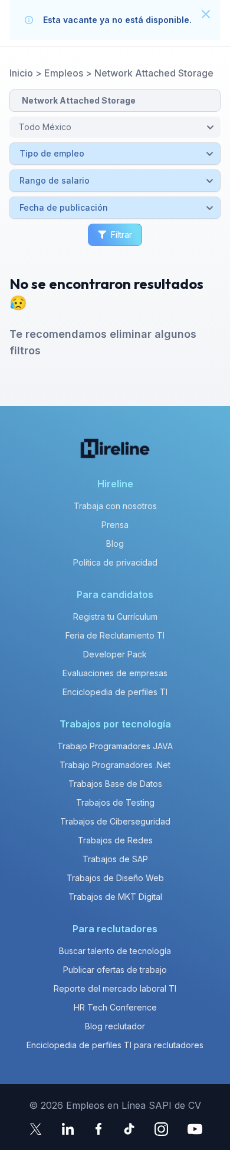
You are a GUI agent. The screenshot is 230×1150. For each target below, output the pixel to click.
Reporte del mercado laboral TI (115, 988)
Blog (115, 544)
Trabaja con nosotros (115, 506)
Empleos (63, 73)
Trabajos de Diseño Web (115, 878)
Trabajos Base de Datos (115, 784)
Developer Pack (115, 654)
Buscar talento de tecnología (115, 951)
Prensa (115, 525)
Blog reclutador (115, 1026)
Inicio (21, 73)
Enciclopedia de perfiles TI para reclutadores (115, 1045)
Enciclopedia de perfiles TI (115, 692)
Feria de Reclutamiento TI (115, 635)
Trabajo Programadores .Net (115, 765)
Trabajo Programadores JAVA (115, 746)
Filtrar (121, 235)
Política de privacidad (115, 562)
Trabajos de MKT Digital (115, 897)
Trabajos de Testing (115, 802)
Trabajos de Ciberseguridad (115, 821)
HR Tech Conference (115, 1007)
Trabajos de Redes (115, 840)
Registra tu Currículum (115, 616)
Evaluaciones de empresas (115, 673)
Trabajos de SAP (115, 859)
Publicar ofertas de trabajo (115, 970)
